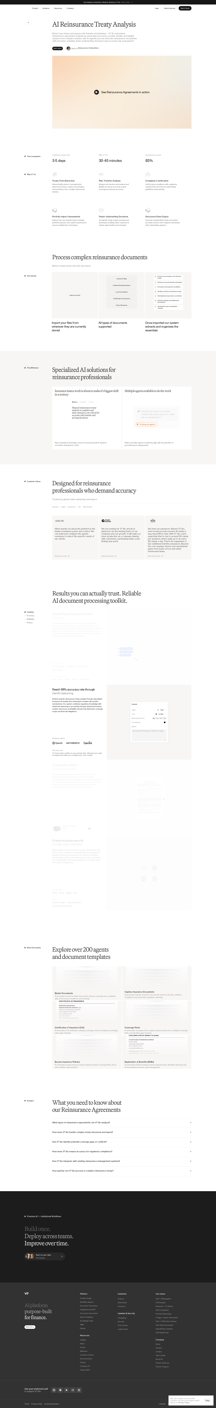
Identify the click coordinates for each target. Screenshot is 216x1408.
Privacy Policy (183, 1402)
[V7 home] (26, 8)
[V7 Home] (26, 1294)
